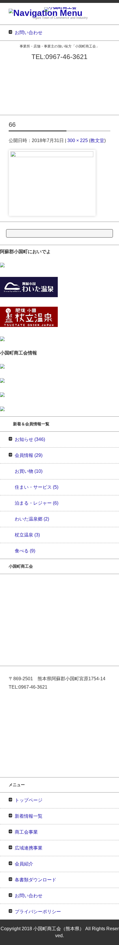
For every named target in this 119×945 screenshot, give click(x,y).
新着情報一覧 (11, 73)
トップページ (11, 66)
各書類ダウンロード (17, 103)
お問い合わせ (11, 111)
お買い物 (28, 471)
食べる (25, 550)
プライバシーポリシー (38, 911)
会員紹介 (7, 96)
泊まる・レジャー (36, 503)
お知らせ (30, 439)
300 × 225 (77, 140)
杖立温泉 (27, 534)
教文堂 (97, 140)
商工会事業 (9, 81)
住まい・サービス (36, 487)
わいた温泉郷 (32, 518)
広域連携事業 (11, 88)
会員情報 (28, 455)
